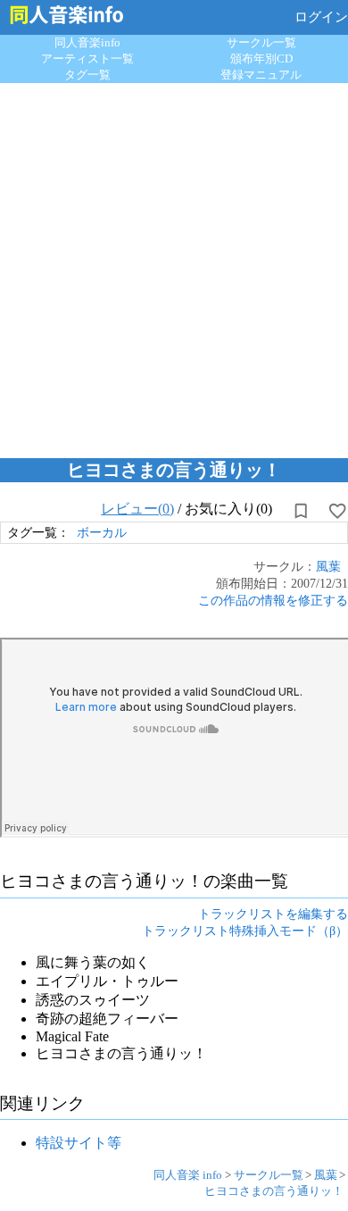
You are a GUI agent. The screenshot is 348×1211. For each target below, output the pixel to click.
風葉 (328, 566)
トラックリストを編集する (273, 913)
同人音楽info (87, 42)
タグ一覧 (87, 74)
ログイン (321, 17)
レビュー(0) (137, 508)
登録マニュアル (261, 74)
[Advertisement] (174, 266)
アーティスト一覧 (87, 58)
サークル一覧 (261, 42)
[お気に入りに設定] (337, 511)
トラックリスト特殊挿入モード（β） (245, 930)
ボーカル (102, 532)
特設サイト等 (78, 1142)
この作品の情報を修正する (273, 600)
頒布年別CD (261, 58)
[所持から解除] (300, 511)
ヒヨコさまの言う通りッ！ (274, 1191)
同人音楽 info (187, 1175)
